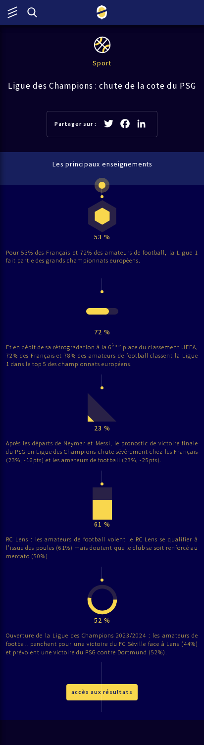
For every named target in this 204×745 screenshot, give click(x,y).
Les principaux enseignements (102, 164)
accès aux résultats (102, 691)
